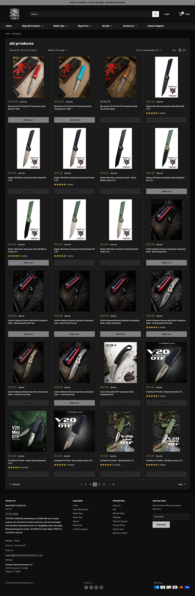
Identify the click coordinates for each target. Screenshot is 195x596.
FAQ (114, 509)
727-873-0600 (11, 514)
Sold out (120, 120)
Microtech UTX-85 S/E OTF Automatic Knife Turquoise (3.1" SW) (72, 107)
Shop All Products (31, 26)
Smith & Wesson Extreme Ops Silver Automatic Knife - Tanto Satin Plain (74, 393)
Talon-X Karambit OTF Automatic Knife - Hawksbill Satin (117, 393)
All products (16, 34)
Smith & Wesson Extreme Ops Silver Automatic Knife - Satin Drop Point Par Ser (166, 321)
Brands (106, 26)
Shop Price (83, 26)
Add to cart (28, 120)
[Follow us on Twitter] (91, 587)
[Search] (155, 14)
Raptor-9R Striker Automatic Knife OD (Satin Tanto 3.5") (119, 250)
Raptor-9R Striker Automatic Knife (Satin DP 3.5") (27, 179)
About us (116, 505)
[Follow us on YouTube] (101, 587)
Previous (16, 484)
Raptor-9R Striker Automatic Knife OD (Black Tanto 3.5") (27, 250)
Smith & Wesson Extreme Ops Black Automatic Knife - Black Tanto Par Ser (74, 321)
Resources (128, 26)
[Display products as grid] (180, 50)
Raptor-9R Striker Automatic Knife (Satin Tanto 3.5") (74, 179)
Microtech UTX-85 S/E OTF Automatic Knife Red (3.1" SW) (26, 107)
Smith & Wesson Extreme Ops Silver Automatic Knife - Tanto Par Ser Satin (28, 393)
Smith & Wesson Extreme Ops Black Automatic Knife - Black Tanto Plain (120, 321)
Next (181, 484)
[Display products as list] (184, 50)
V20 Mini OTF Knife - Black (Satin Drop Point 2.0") (27, 461)
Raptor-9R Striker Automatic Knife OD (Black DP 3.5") (165, 179)
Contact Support (156, 26)
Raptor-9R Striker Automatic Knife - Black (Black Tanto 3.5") (118, 179)
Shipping (116, 517)
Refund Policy (119, 513)
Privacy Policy (119, 525)
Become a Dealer (120, 533)
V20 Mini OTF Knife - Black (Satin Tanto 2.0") (73, 460)
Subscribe (161, 524)
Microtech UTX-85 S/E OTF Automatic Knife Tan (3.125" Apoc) (118, 107)
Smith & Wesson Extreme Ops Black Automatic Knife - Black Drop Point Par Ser (28, 321)
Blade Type (59, 26)
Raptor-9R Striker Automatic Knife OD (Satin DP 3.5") (74, 250)
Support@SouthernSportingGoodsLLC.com (24, 555)
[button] (152, 113)
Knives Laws (118, 529)
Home (9, 26)
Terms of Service (120, 521)
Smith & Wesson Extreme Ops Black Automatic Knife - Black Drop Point (166, 250)
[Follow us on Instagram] (96, 587)
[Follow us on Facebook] (86, 587)
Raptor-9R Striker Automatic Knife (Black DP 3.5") (165, 107)
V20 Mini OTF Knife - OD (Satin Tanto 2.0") (164, 460)
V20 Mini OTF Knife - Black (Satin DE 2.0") (164, 392)
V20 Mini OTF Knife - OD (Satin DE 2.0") (117, 460)
